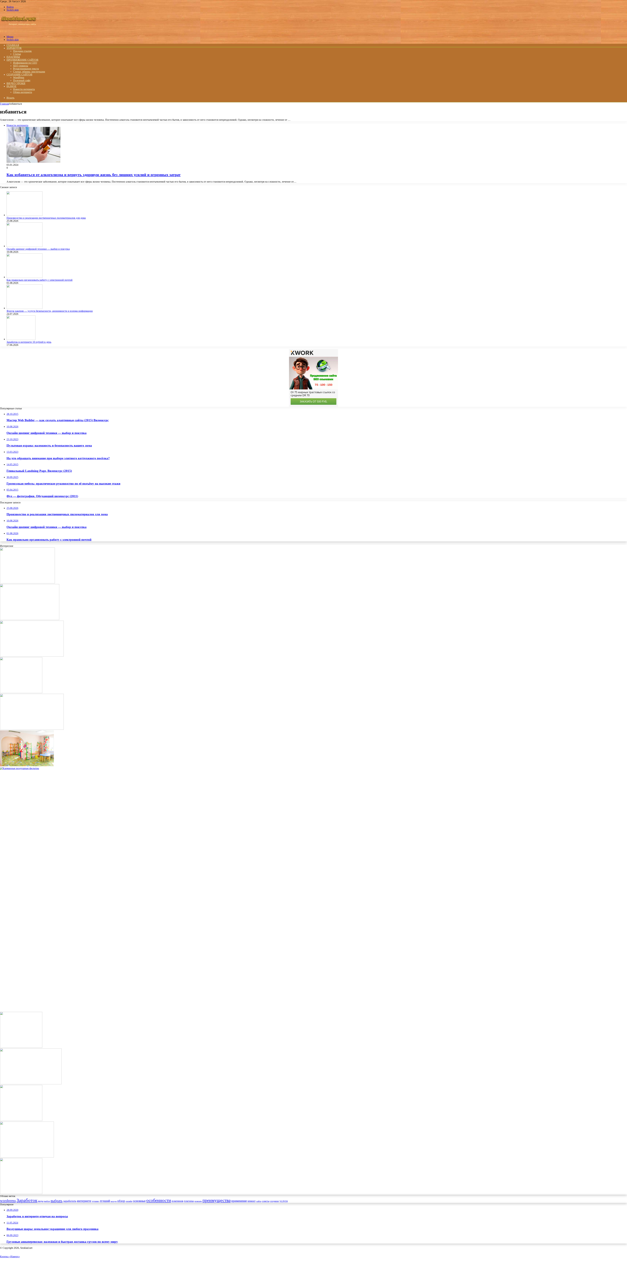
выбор (47, 1201)
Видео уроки (16, 83)
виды (40, 1201)
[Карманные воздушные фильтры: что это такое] (245, 768)
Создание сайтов (19, 74)
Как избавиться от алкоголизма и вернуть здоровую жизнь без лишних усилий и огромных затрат (94, 175)
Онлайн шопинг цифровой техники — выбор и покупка (38, 249)
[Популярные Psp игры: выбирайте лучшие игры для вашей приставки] (31, 1083)
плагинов (177, 1201)
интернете (84, 1201)
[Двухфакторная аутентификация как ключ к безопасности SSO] (32, 655)
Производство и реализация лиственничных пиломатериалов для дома (46, 218)
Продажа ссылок (22, 51)
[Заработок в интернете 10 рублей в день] (21, 339)
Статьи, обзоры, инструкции (29, 71)
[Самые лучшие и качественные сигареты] (29, 619)
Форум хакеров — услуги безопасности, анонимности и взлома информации (50, 311)
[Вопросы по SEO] (18, 31)
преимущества (216, 1200)
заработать (69, 1201)
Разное (11, 86)
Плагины (13, 57)
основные (139, 1201)
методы (114, 1201)
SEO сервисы (20, 65)
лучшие (95, 1201)
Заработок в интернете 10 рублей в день (29, 342)
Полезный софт (21, 80)
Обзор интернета (22, 92)
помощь (198, 1201)
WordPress (18, 77)
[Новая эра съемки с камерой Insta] (32, 728)
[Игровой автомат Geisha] (21, 692)
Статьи (17, 54)
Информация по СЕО (25, 62)
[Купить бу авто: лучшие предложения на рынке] (27, 582)
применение (239, 1201)
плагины (189, 1201)
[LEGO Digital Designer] (21, 1046)
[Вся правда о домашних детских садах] (27, 765)
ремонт (252, 1201)
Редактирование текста (26, 68)
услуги (284, 1201)
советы (265, 1201)
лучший (105, 1201)
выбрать (57, 1201)
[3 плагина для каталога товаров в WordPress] (21, 1193)
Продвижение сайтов (22, 59)
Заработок (14, 48)
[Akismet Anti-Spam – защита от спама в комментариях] (21, 1120)
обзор (121, 1201)
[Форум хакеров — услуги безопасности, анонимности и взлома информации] (24, 308)
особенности (158, 1200)
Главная (4, 103)
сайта (258, 1201)
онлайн (129, 1201)
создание (274, 1201)
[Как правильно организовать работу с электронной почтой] (24, 277)
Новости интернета (24, 89)
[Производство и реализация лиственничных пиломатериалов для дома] (24, 215)
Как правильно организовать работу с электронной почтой (39, 280)
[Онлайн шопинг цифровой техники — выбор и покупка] (24, 246)
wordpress (8, 1200)
